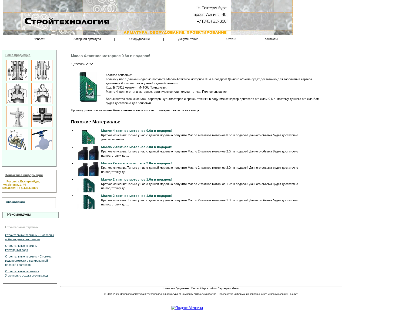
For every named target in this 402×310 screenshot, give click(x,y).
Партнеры (224, 288)
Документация (188, 39)
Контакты (271, 39)
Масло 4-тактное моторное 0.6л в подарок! (136, 130)
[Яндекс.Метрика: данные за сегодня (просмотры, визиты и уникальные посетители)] (187, 308)
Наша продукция (17, 55)
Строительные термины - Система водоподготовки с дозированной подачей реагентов (28, 261)
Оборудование (139, 39)
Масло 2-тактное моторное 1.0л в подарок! (136, 179)
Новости (39, 39)
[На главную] (52, 30)
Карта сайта (208, 288)
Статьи (231, 39)
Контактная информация (24, 175)
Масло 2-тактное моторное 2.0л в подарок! (136, 147)
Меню (235, 288)
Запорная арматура (87, 39)
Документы (182, 288)
